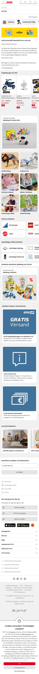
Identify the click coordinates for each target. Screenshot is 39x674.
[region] (19, 647)
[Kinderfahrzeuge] (29, 205)
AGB (21, 585)
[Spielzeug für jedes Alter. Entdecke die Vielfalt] (19, 132)
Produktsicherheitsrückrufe (14, 590)
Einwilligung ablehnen (19, 667)
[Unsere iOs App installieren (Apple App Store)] (10, 525)
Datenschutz (28, 585)
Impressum (8, 588)
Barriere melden (19, 519)
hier (28, 656)
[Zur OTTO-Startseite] (9, 3)
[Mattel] (13, 233)
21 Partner (12, 632)
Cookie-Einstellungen (12, 585)
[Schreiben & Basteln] (10, 183)
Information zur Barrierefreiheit (23, 588)
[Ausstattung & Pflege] (26, 22)
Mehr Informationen (19, 671)
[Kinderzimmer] (29, 162)
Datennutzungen (26, 634)
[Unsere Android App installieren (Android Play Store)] (23, 525)
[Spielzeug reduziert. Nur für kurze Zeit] (19, 285)
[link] (8, 22)
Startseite (4, 7)
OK (19, 663)
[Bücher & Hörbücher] (29, 183)
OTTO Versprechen (19, 592)
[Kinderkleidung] (10, 162)
